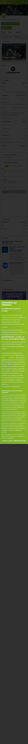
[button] (26, 302)
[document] (14, 372)
